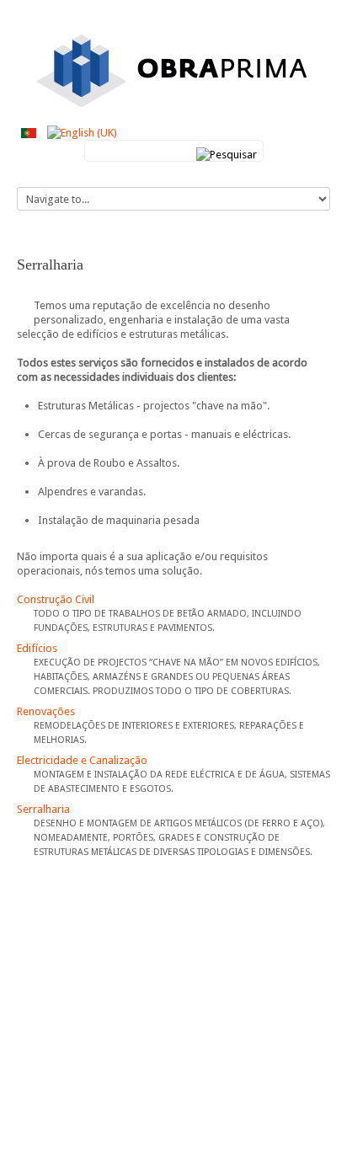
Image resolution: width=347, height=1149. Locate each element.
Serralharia (43, 809)
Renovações (46, 711)
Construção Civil (55, 599)
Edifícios (37, 648)
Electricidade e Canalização (82, 760)
